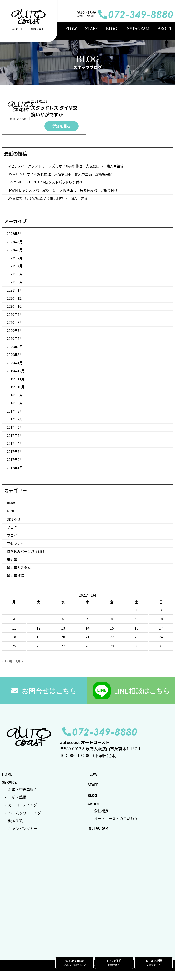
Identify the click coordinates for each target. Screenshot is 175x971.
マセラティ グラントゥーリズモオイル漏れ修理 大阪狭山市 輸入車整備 (66, 165)
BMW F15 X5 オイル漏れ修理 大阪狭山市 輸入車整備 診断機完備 (60, 174)
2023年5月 (15, 233)
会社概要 (101, 810)
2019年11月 (16, 378)
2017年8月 (15, 411)
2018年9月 (15, 395)
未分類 (12, 559)
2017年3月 (15, 451)
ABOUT (165, 28)
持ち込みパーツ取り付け (25, 551)
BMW (11, 503)
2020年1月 (15, 362)
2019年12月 (16, 370)
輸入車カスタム (19, 567)
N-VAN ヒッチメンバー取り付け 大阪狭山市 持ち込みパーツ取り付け (63, 190)
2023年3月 (15, 249)
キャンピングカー (22, 828)
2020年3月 (15, 354)
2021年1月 (15, 290)
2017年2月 (15, 459)
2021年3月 (15, 281)
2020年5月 (15, 338)
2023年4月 (15, 241)
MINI (10, 511)
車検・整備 (17, 797)
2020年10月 (16, 306)
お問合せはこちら (49, 691)
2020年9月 (15, 314)
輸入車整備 (15, 575)
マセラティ (15, 543)
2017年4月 (15, 443)
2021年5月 (15, 274)
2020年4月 (15, 346)
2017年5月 (15, 435)
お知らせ (14, 519)
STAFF (91, 28)
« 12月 (7, 661)
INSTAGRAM (137, 28)
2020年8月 (15, 322)
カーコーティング (22, 805)
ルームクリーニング (24, 812)
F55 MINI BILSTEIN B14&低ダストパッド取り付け (45, 182)
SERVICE (48, 28)
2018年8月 (15, 402)
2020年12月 (16, 298)
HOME (25, 28)
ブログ (12, 527)
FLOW (71, 28)
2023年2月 (15, 257)
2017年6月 (15, 427)
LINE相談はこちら (142, 691)
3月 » (19, 661)
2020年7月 (15, 330)
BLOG (111, 28)
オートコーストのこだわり (116, 818)
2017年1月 (15, 467)
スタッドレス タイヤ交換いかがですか (54, 111)
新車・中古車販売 (22, 789)
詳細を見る (61, 126)
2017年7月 (15, 419)
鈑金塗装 (15, 820)
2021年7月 (15, 265)
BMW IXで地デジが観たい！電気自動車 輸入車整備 (48, 198)
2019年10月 (16, 386)
